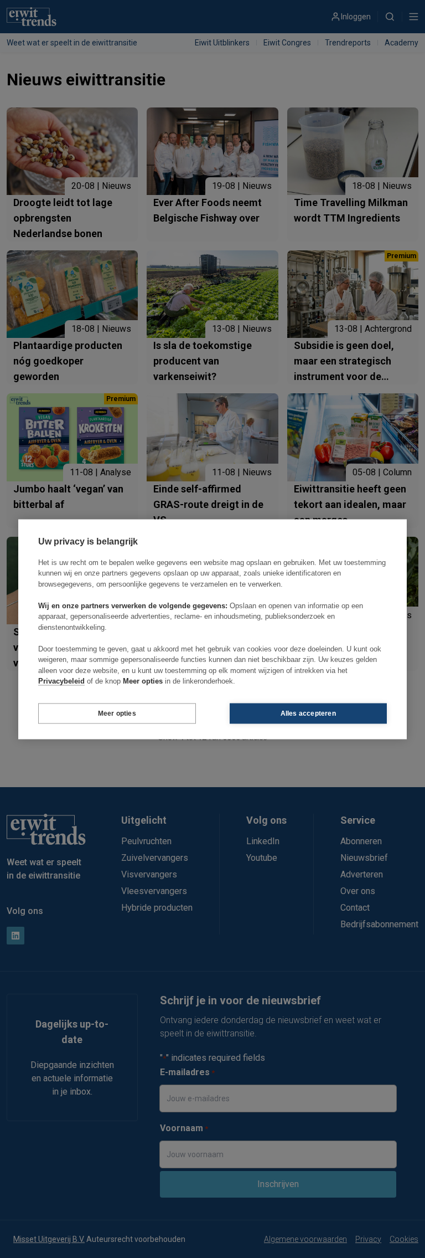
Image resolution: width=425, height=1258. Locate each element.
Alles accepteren (308, 713)
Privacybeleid (61, 681)
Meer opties (117, 713)
